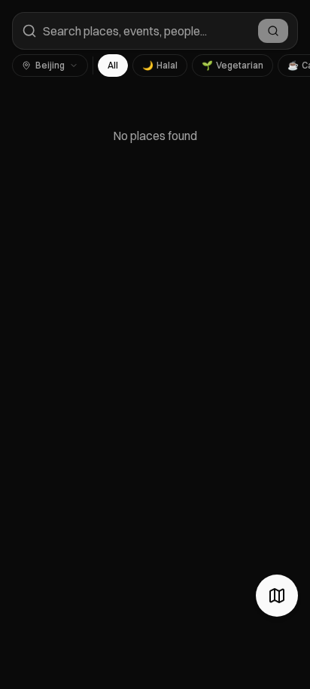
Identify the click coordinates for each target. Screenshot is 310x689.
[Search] (273, 31)
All (113, 65)
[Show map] (277, 596)
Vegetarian (232, 65)
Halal (160, 65)
